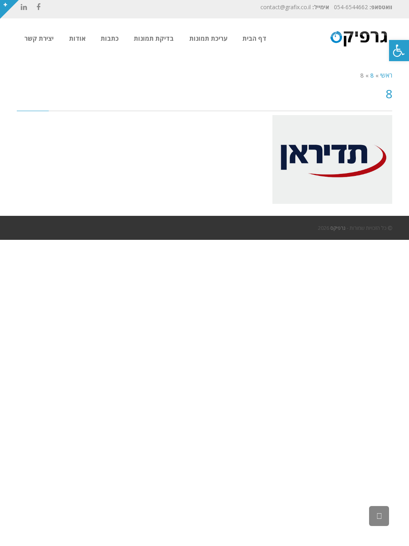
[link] (399, 50)
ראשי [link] (386, 75)
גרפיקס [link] (337, 227)
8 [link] (372, 75)
